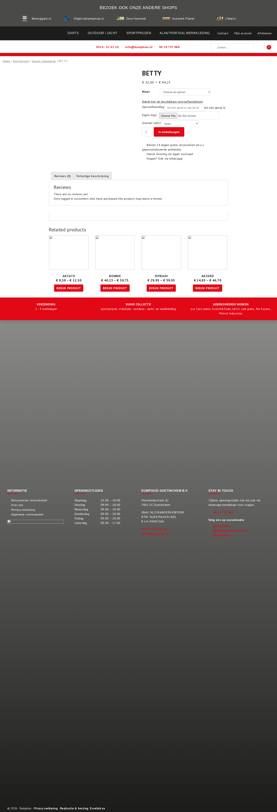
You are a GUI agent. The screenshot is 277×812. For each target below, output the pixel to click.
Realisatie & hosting (74, 808)
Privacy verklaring (23, 510)
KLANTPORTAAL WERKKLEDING (185, 33)
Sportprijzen (21, 61)
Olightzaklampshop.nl (89, 18)
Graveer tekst (151, 123)
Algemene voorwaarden (27, 514)
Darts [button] (73, 33)
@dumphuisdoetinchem (230, 530)
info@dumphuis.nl (155, 534)
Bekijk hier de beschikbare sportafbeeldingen (172, 101)
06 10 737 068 (223, 512)
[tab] (62, 176)
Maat (146, 91)
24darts (230, 18)
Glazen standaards (44, 61)
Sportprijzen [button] (138, 33)
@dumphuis (222, 526)
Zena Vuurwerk (136, 18)
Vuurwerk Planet (183, 18)
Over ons (17, 505)
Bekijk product (69, 288)
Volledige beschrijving (92, 176)
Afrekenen (265, 33)
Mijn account (243, 33)
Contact (222, 33)
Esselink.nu (97, 808)
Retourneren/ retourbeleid (29, 500)
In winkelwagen (169, 132)
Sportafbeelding (153, 107)
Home (6, 61)
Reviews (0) (62, 176)
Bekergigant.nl (41, 18)
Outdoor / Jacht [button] (102, 33)
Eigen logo (149, 115)
